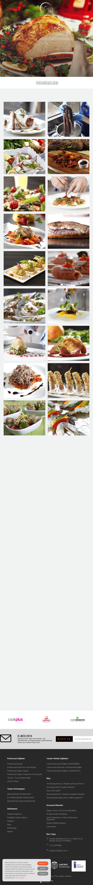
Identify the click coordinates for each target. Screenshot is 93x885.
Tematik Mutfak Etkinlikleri (56, 814)
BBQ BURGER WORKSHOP (19, 794)
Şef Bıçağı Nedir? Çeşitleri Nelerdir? (60, 787)
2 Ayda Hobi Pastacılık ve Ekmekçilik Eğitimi (64, 767)
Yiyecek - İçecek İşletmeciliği (18, 778)
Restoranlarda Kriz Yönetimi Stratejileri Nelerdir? (65, 794)
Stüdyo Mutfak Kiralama (56, 823)
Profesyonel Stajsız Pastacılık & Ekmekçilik (24, 774)
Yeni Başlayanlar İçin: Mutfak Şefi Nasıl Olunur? (65, 784)
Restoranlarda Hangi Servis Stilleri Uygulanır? (64, 798)
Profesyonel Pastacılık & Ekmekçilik (21, 767)
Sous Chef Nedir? (53, 791)
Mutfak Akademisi (14, 814)
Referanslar (11, 828)
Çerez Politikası (20, 878)
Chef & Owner (13, 781)
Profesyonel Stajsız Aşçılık (17, 771)
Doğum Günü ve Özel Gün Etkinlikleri (61, 810)
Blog (9, 824)
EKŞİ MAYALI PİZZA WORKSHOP (21, 801)
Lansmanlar (51, 827)
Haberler (10, 821)
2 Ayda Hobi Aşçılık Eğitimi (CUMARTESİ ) (63, 771)
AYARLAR (42, 873)
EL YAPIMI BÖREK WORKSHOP (20, 798)
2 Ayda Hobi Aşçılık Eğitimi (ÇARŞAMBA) (63, 764)
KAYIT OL (64, 738)
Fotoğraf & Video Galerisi (17, 817)
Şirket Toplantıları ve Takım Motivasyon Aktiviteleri (62, 818)
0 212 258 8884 (55, 845)
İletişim (10, 831)
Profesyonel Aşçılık (15, 764)
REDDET (43, 868)
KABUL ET (42, 863)
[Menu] (89, 3)
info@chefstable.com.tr (58, 851)
